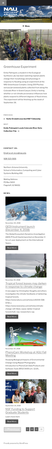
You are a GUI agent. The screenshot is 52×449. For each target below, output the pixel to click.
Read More (11, 248)
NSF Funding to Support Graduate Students (20, 410)
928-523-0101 (10, 159)
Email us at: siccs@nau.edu (15, 153)
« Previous (12, 429)
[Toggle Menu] (3, 3)
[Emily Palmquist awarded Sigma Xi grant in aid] (26, 44)
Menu (27, 26)
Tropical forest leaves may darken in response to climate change (25, 285)
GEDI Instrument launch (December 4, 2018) (20, 228)
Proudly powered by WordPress (16, 443)
